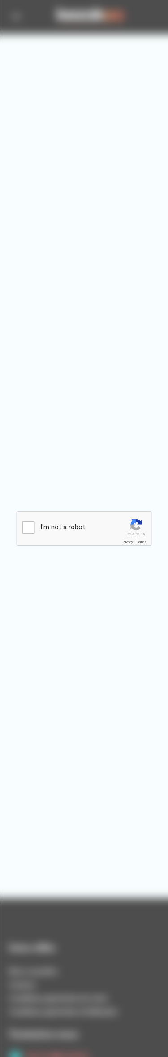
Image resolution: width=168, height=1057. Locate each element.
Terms (141, 542)
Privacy (127, 542)
